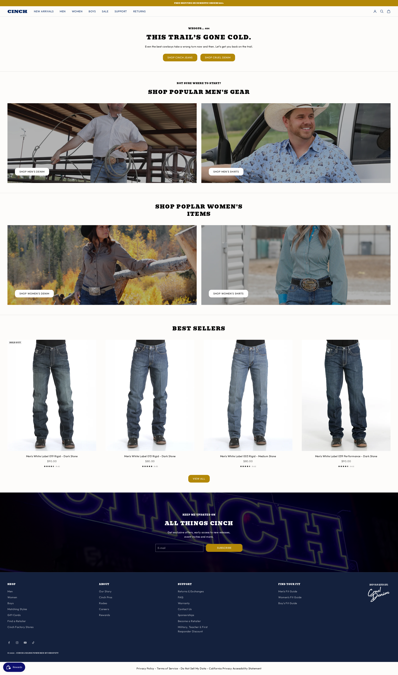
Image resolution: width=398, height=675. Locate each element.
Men (10, 591)
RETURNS (139, 11)
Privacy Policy (146, 668)
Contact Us (185, 609)
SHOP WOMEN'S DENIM (34, 293)
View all (199, 478)
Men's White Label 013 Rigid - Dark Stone (150, 456)
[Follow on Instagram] (17, 642)
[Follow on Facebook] (9, 642)
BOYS (92, 11)
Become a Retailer (189, 621)
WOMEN (77, 11)
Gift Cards (14, 615)
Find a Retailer (16, 621)
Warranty (184, 603)
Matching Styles (17, 609)
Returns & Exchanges (191, 591)
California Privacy (221, 668)
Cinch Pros (105, 597)
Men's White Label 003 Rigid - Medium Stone (248, 456)
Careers (104, 609)
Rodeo (103, 603)
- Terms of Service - (168, 668)
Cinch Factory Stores (20, 627)
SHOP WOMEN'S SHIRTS (228, 293)
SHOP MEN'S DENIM (32, 171)
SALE (105, 11)
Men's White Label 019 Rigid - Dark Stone (52, 456)
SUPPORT (121, 11)
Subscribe (224, 547)
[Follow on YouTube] (25, 642)
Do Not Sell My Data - (195, 668)
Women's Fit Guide (290, 597)
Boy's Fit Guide (287, 603)
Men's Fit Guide (287, 591)
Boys (10, 603)
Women (12, 597)
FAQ (180, 597)
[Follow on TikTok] (33, 642)
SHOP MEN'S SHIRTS (226, 171)
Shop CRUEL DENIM (218, 57)
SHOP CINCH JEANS (180, 57)
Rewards (104, 615)
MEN (63, 11)
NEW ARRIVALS (43, 11)
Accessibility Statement (247, 668)
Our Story (105, 591)
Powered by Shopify (45, 653)
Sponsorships (186, 615)
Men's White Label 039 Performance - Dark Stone (346, 456)
